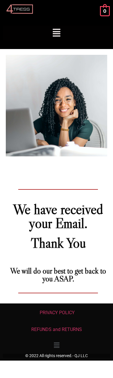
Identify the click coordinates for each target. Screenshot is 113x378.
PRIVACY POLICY (57, 312)
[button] (56, 33)
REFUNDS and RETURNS (56, 329)
